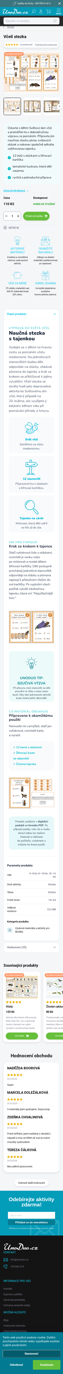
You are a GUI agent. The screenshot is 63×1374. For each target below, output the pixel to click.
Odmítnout (16, 1365)
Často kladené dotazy (15, 1331)
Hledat (55, 21)
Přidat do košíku (34, 216)
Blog (6, 1320)
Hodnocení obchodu (14, 1325)
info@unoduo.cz (19, 1259)
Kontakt (8, 1288)
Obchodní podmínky (14, 1299)
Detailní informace (14, 191)
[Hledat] (33, 11)
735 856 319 (17, 1266)
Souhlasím (46, 1365)
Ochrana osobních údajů (17, 1305)
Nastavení (31, 1353)
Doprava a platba (13, 1294)
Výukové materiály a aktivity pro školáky (32, 930)
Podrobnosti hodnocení (46, 44)
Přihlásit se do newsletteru (31, 1222)
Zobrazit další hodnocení (31, 1182)
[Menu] (58, 11)
